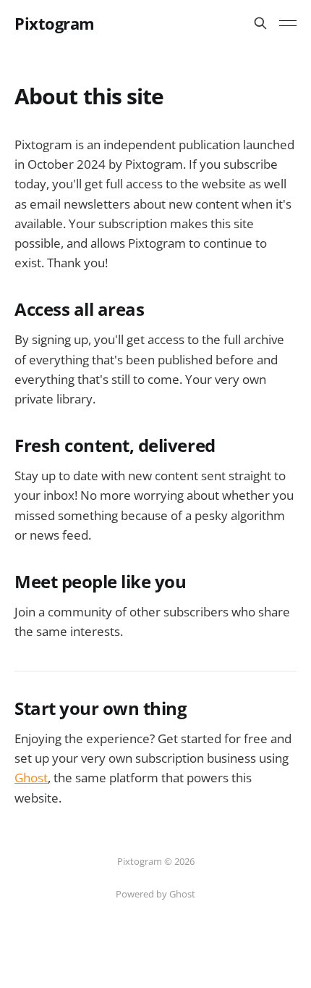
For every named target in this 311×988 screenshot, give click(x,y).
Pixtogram (54, 23)
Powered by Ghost (155, 893)
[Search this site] (260, 23)
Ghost (31, 777)
